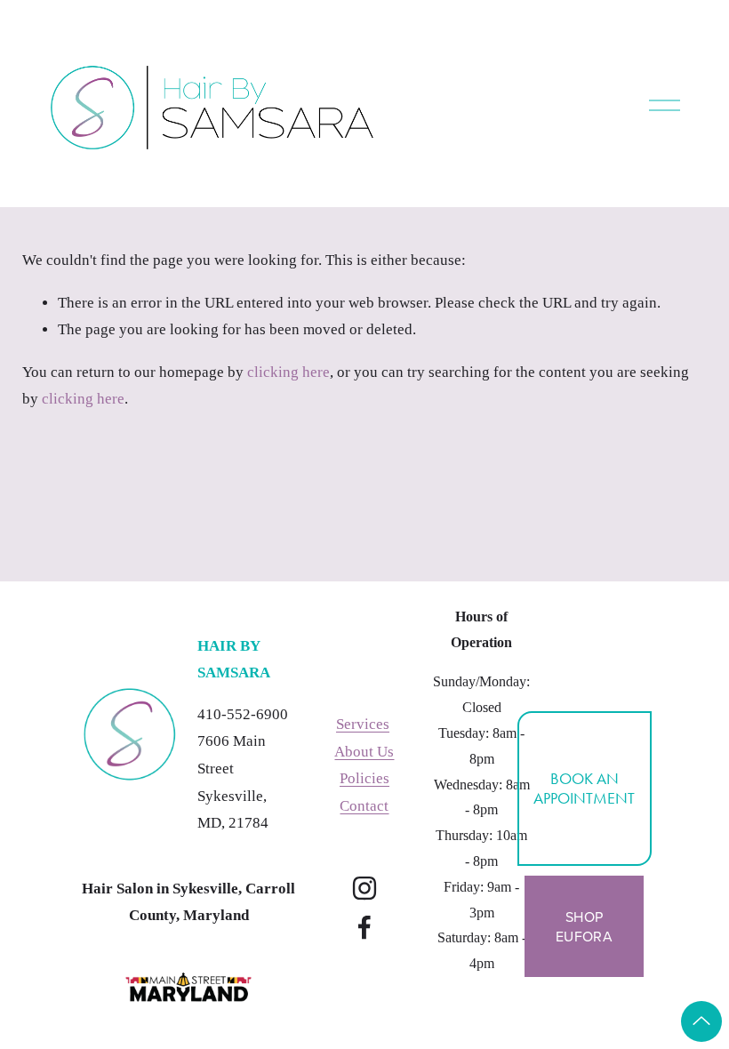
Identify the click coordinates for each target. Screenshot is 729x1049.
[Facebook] (364, 927)
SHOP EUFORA (584, 926)
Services (362, 724)
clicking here (288, 372)
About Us (364, 751)
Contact (364, 805)
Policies (364, 778)
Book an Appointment (584, 788)
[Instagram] (364, 888)
